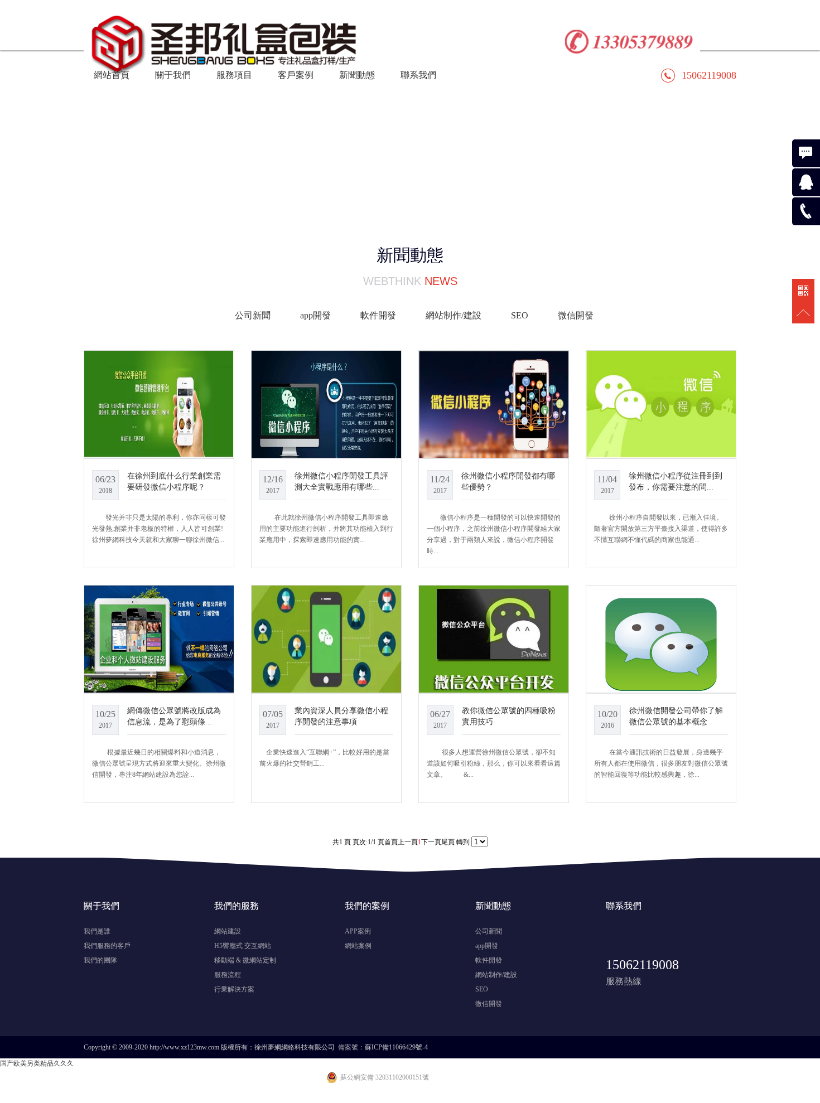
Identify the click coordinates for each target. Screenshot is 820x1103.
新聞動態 (357, 75)
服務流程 (227, 975)
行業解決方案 (234, 989)
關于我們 (173, 75)
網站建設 (227, 931)
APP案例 (358, 931)
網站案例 (358, 946)
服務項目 (234, 75)
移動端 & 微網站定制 (245, 960)
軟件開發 (378, 315)
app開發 (315, 315)
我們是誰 (97, 931)
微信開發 (576, 315)
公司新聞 (253, 315)
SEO (519, 315)
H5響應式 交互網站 (242, 946)
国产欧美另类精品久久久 (37, 1063)
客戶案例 (295, 75)
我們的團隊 (100, 960)
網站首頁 (111, 75)
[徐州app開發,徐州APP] (392, 25)
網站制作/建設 (453, 315)
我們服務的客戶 (107, 946)
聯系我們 (418, 75)
